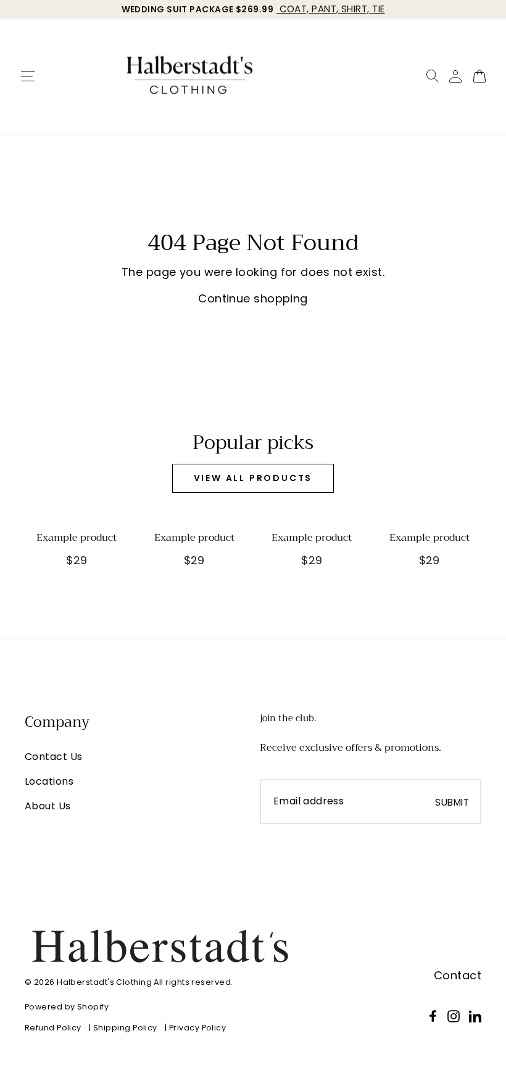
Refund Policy (53, 1027)
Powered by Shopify (67, 1006)
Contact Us (54, 757)
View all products (253, 478)
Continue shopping (253, 298)
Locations (49, 781)
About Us (48, 806)
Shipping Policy (125, 1027)
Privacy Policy (197, 1027)
